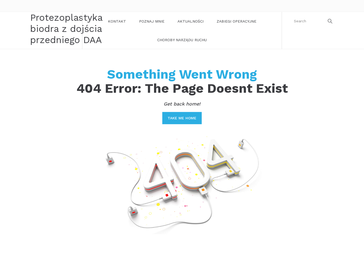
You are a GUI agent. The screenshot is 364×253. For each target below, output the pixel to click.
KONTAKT (117, 21)
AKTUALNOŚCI (190, 21)
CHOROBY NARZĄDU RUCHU (182, 40)
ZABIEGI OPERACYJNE (236, 21)
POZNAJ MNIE (151, 21)
